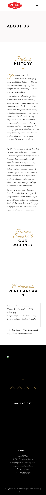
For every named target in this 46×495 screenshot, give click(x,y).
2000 (13, 263)
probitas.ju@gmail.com (24, 465)
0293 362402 (24, 469)
